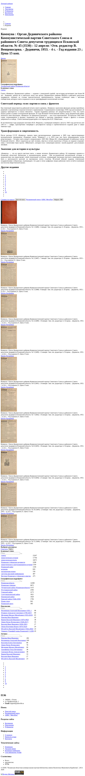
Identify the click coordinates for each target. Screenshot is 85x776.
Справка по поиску (8, 199)
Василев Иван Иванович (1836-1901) (14, 624)
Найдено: (58, 199)
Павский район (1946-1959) (11, 599)
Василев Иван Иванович (10, 656)
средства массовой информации (12, 574)
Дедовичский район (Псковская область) (15, 86)
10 (6, 192)
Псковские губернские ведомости (13, 562)
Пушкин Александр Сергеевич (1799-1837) (16, 613)
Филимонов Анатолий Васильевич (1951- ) (16, 610)
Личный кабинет (7, 3)
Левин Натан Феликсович (10, 645)
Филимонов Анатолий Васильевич (13, 640)
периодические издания (9, 558)
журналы (4, 569)
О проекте (8, 735)
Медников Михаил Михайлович (12, 647)
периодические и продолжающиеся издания (16, 564)
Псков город (5, 601)
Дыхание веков (10, 749)
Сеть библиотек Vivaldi (13, 752)
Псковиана (9, 747)
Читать (3, 58)
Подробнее (10, 231)
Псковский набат (7, 567)
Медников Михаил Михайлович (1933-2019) (17, 615)
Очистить (4, 549)
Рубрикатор (9, 11)
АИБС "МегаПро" (11, 715)
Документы (9, 9)
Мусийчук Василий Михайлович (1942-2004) (17, 629)
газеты (3, 90)
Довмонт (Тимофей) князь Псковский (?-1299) (17, 631)
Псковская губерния (8, 585)
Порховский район (8, 597)
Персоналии (9, 14)
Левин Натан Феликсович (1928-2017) (14, 622)
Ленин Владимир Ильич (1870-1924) (14, 626)
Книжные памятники (12, 750)
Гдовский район (7, 592)
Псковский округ (7, 603)
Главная (8, 7)
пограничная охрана (8, 571)
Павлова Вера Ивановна (9, 617)
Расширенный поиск (33, 199)
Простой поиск (10, 711)
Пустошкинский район (9, 590)
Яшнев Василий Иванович (10, 654)
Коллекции (9, 13)
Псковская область (7, 583)
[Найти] (21, 553)
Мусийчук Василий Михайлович (13, 659)
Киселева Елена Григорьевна (11, 643)
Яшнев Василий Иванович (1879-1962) (15, 620)
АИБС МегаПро (47, 199)
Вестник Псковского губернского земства (16, 576)
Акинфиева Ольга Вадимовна (11, 649)
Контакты (8, 739)
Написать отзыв (10, 737)
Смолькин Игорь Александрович (13, 652)
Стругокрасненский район (10, 594)
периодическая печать (9, 560)
